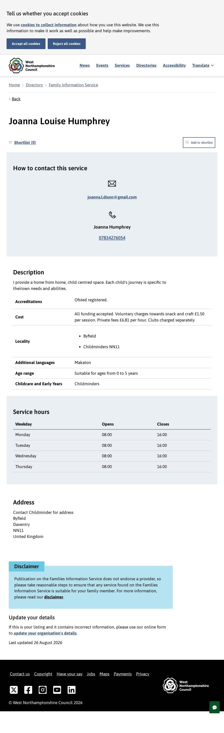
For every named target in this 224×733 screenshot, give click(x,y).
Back (16, 98)
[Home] (35, 66)
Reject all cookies (66, 44)
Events (102, 65)
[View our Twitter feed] (14, 691)
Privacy (142, 673)
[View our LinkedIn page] (71, 691)
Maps (104, 673)
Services (122, 65)
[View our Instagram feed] (43, 691)
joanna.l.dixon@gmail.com (112, 197)
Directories (146, 65)
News (85, 65)
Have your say (69, 673)
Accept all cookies (26, 44)
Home (14, 84)
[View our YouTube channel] (57, 691)
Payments (123, 673)
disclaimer (53, 597)
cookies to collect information (49, 24)
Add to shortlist (202, 142)
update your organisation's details (45, 633)
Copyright (43, 673)
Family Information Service (73, 84)
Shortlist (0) (25, 142)
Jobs (91, 673)
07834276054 (112, 237)
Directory (34, 84)
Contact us (20, 673)
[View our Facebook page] (28, 691)
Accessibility (174, 65)
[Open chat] (214, 707)
